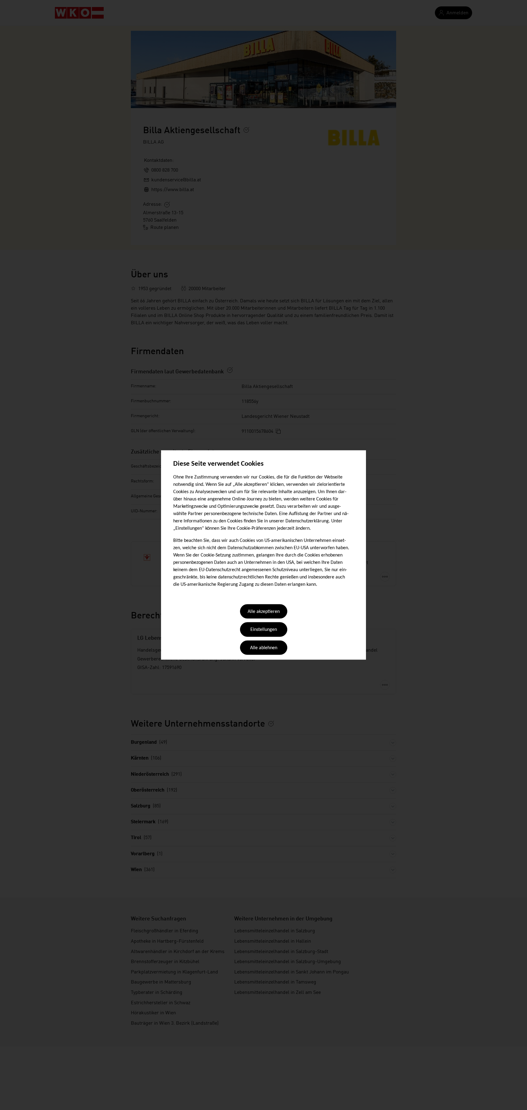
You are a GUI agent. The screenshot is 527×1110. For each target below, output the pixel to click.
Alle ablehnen (263, 648)
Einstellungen (263, 630)
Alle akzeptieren (264, 611)
